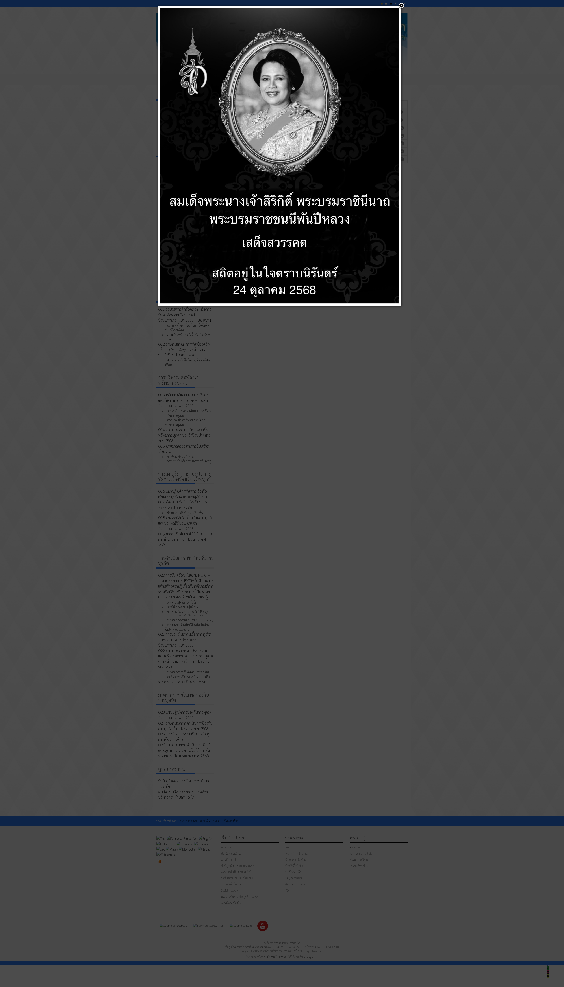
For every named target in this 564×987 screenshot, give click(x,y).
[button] (401, 6)
